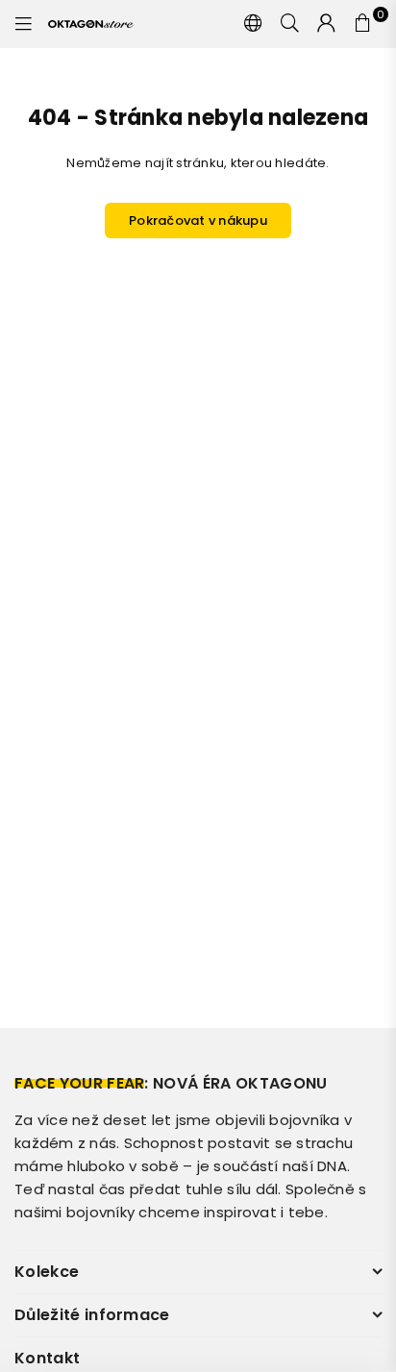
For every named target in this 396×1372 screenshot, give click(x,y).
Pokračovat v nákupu (198, 220)
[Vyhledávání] (290, 24)
